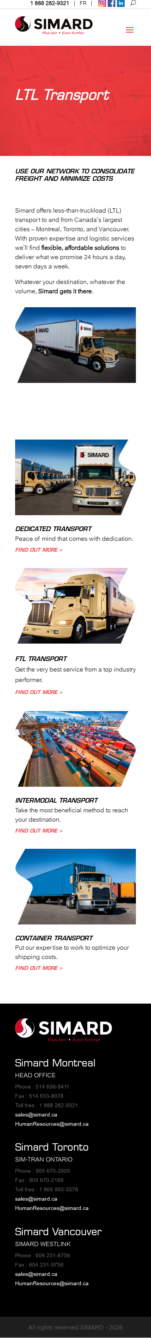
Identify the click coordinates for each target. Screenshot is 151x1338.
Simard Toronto (52, 1147)
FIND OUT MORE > (38, 550)
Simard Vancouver (58, 1231)
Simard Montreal (55, 1063)
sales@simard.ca (36, 1114)
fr (83, 3)
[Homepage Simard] (63, 1039)
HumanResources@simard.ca (52, 1124)
